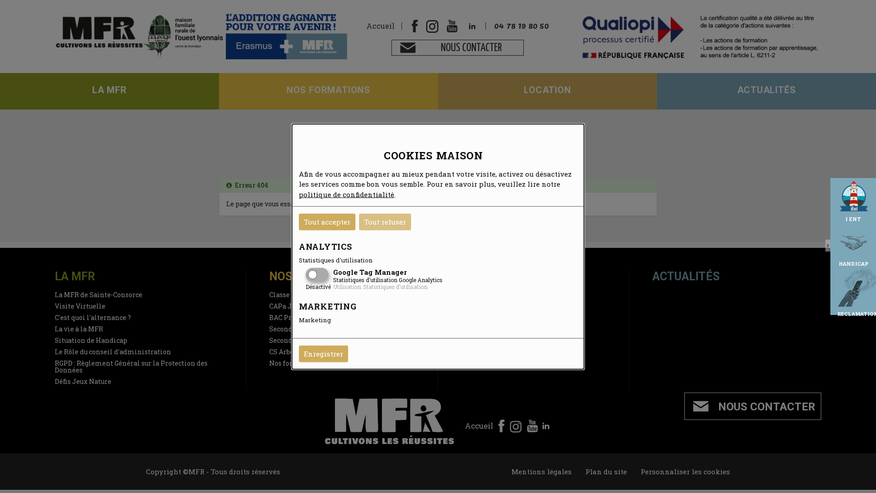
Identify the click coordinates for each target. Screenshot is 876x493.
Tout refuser (385, 221)
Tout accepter (327, 221)
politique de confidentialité (346, 194)
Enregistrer (323, 353)
